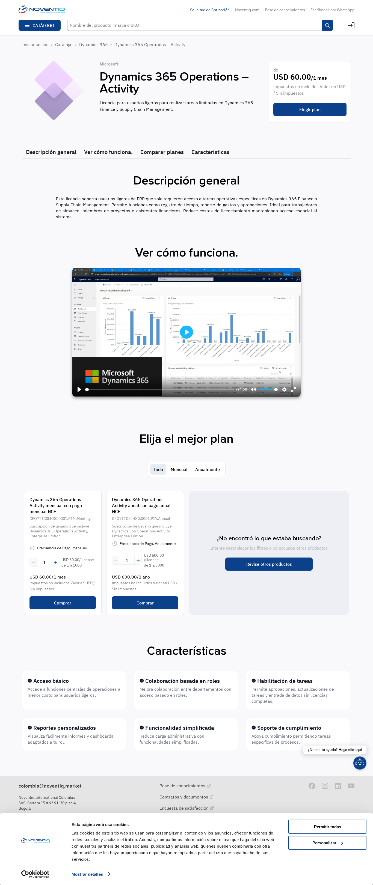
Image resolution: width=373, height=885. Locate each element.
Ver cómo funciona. (108, 152)
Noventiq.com (247, 9)
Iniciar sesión (35, 44)
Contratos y (184, 797)
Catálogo (64, 44)
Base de (182, 785)
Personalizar (324, 842)
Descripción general (51, 152)
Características (210, 152)
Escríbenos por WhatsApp (332, 9)
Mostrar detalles (87, 874)
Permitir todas (327, 826)
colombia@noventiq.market (50, 786)
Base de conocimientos (285, 9)
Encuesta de (184, 808)
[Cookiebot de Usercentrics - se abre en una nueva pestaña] (35, 874)
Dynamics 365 (93, 44)
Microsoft (109, 64)
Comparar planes (162, 152)
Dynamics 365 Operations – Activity (149, 44)
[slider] (159, 389)
